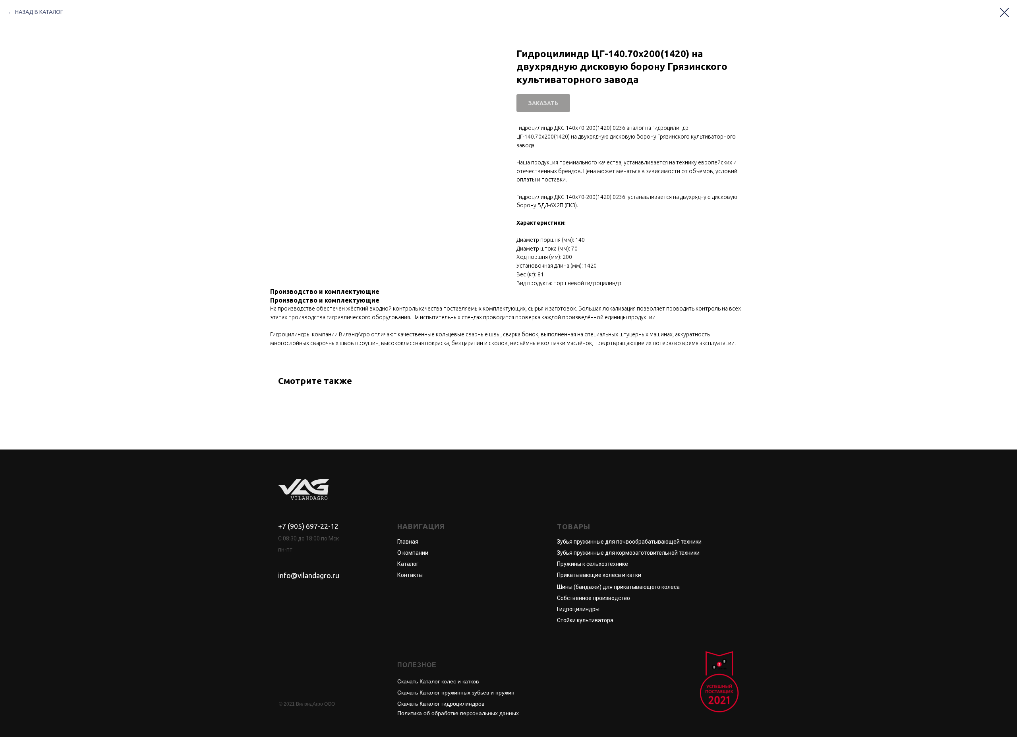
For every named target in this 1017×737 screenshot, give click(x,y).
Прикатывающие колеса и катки (599, 575)
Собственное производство (593, 598)
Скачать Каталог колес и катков (438, 681)
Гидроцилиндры (578, 609)
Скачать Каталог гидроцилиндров (440, 703)
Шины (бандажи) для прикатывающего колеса (618, 587)
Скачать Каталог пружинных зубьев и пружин (455, 692)
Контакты (410, 575)
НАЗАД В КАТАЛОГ (39, 12)
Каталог (408, 564)
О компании (412, 553)
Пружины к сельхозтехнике (592, 564)
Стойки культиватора (585, 620)
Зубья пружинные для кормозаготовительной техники (628, 553)
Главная (407, 541)
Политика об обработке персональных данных (458, 713)
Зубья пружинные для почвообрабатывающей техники (629, 541)
